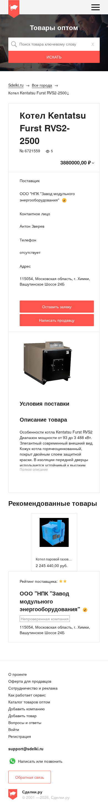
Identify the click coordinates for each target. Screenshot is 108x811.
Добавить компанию (26, 708)
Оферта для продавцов (29, 681)
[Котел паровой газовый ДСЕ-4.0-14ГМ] (54, 532)
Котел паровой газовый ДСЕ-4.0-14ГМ (66, 559)
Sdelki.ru (13, 10)
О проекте (17, 674)
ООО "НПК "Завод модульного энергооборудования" (50, 601)
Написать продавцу (56, 320)
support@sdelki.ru (25, 748)
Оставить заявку (56, 306)
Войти (13, 729)
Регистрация (19, 736)
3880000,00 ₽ (75, 162)
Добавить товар (22, 715)
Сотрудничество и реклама (33, 688)
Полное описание (34, 469)
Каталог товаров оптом (29, 701)
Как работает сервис (27, 695)
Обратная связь (29, 777)
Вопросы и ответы (24, 722)
